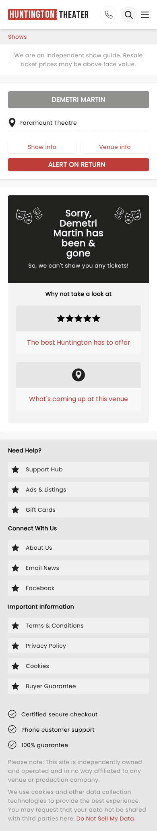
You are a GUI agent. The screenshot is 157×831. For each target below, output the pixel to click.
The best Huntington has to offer (78, 342)
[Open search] (129, 14)
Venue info (115, 147)
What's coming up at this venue (78, 399)
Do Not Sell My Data (105, 818)
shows (17, 37)
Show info (42, 147)
